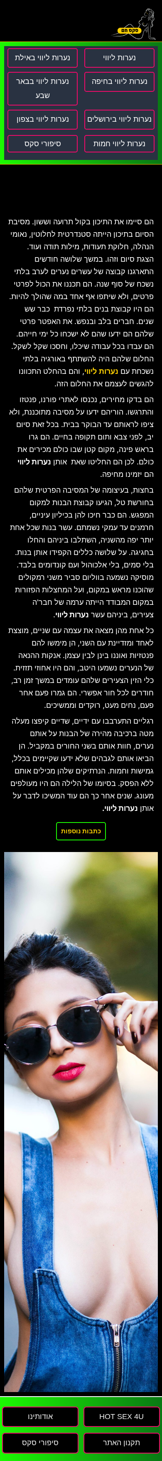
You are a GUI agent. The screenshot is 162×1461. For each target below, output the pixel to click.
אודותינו (40, 1416)
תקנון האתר (121, 1443)
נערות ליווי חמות (119, 144)
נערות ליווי (101, 371)
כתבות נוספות (81, 831)
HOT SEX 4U (121, 1416)
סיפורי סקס (43, 144)
